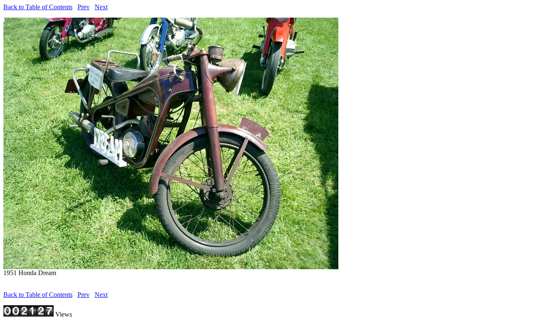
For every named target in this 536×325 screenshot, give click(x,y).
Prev (83, 6)
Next (101, 6)
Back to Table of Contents (37, 6)
